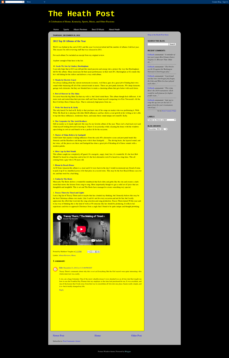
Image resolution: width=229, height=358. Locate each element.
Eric (61, 267)
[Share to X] (93, 251)
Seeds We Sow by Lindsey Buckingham (72, 66)
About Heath (114, 29)
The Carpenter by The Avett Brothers (71, 121)
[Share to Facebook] (96, 251)
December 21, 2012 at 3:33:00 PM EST (77, 268)
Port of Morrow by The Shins (67, 93)
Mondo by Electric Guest (65, 79)
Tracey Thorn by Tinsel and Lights (69, 192)
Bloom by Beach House (64, 165)
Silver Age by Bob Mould (65, 151)
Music (73, 255)
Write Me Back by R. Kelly (66, 107)
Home (56, 29)
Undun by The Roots (63, 178)
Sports (66, 29)
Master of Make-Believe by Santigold (70, 134)
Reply (61, 290)
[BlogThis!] (91, 251)
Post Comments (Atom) (71, 341)
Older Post (136, 335)
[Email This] (88, 251)
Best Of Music (98, 29)
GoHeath (151, 54)
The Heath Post (81, 14)
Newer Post (58, 335)
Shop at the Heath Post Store (158, 34)
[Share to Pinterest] (98, 251)
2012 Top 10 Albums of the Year (69, 41)
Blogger (128, 351)
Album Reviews (80, 29)
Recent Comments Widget (169, 111)
